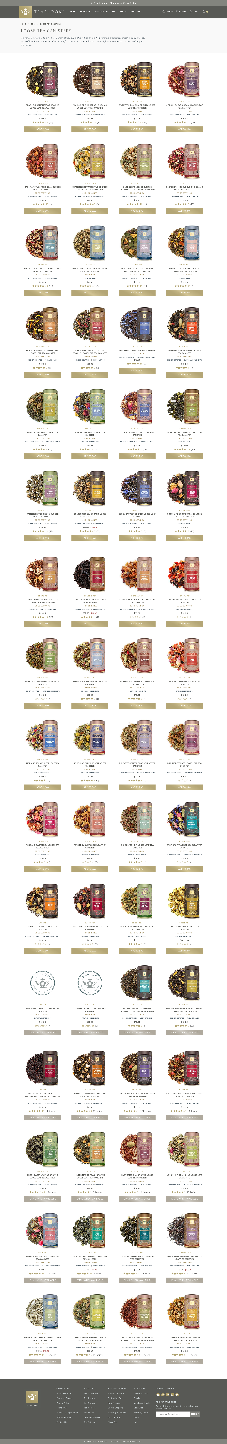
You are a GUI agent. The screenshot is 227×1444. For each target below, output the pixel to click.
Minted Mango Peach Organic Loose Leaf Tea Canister (90, 1176)
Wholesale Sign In (142, 1403)
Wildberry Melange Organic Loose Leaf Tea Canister (42, 270)
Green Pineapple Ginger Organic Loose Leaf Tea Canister (90, 1339)
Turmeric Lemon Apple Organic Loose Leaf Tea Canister (184, 1339)
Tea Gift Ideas (90, 1422)
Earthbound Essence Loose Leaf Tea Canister (137, 683)
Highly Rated (114, 1417)
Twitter (177, 1394)
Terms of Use (62, 1408)
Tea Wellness (90, 1408)
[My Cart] (205, 12)
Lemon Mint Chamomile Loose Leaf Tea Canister (184, 1176)
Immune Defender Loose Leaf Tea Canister (184, 765)
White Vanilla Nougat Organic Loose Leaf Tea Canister (137, 270)
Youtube (167, 1394)
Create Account (141, 1393)
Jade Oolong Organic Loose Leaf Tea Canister (89, 1258)
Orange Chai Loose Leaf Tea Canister (42, 928)
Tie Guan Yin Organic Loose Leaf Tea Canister (137, 1258)
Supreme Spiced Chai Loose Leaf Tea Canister (184, 352)
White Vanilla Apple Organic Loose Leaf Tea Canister (184, 270)
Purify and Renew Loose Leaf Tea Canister (42, 683)
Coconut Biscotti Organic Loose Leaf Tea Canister (184, 515)
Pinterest (163, 1394)
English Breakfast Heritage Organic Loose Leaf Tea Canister (42, 1095)
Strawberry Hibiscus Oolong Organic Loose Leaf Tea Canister (90, 352)
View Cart (138, 1408)
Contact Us (61, 1422)
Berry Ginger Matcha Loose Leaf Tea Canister (137, 928)
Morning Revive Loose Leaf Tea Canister (42, 765)
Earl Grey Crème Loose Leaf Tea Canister (42, 1010)
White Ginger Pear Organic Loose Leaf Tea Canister (89, 270)
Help (136, 1422)
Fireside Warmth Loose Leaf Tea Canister (184, 601)
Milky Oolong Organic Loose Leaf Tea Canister (184, 434)
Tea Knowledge (91, 1393)
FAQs (136, 1417)
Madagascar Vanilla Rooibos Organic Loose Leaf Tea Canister (137, 1339)
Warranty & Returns (117, 1413)
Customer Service (64, 1398)
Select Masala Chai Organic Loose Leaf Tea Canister (137, 1095)
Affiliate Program (64, 1417)
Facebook (158, 1394)
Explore (135, 12)
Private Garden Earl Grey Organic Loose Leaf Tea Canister (184, 1010)
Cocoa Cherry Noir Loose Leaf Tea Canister (90, 928)
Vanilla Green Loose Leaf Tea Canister (42, 434)
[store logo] (43, 12)
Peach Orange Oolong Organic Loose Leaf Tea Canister (42, 352)
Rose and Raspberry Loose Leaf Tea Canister (42, 846)
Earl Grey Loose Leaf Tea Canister (137, 350)
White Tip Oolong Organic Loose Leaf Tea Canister (184, 1258)
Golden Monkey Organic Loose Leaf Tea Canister (90, 515)
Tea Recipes (89, 1398)
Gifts (123, 12)
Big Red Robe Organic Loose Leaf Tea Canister (90, 601)
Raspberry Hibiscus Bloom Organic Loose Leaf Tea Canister (184, 188)
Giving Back (113, 1422)
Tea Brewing (89, 1403)
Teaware (85, 12)
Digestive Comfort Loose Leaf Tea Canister (137, 765)
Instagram (172, 1394)
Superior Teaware (116, 1393)
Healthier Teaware (92, 1417)
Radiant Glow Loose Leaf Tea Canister (184, 683)
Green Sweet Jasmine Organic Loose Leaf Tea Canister (42, 1176)
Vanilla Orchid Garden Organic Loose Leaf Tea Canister (90, 106)
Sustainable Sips (115, 1398)
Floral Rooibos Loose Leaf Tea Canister (137, 434)
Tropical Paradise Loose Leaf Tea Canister (184, 846)
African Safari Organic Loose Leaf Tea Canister (184, 106)
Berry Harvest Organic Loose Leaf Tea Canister (137, 515)
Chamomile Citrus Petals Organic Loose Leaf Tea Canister (89, 188)
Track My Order (141, 1413)
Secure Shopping (115, 1408)
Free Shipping (114, 1403)
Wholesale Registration (67, 1413)
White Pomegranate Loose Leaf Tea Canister (42, 1258)
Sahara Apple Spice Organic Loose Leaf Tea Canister (43, 188)
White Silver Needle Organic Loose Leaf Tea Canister (42, 1339)
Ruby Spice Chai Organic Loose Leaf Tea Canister (137, 1176)
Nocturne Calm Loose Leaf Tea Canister (89, 765)
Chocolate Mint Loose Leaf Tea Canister (137, 846)
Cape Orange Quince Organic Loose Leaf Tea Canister (42, 601)
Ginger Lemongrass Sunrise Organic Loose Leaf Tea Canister (137, 188)
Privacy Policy (62, 1403)
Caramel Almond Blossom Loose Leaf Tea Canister (90, 1095)
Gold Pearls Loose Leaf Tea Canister (184, 928)
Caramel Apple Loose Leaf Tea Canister (90, 1010)
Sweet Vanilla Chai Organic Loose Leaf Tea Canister (137, 106)
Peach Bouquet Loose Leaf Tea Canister (90, 846)
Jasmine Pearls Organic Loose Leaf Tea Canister (42, 515)
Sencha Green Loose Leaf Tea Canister (89, 434)
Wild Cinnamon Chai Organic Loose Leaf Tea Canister (184, 1095)
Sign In (137, 1398)
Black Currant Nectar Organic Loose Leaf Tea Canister (42, 106)
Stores (182, 11)
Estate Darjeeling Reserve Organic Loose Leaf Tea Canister (137, 1010)
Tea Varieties (89, 1413)
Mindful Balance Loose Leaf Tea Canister (90, 683)
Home (23, 24)
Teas (72, 12)
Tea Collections (105, 12)
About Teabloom (64, 1393)
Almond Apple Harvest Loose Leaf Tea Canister (137, 601)
